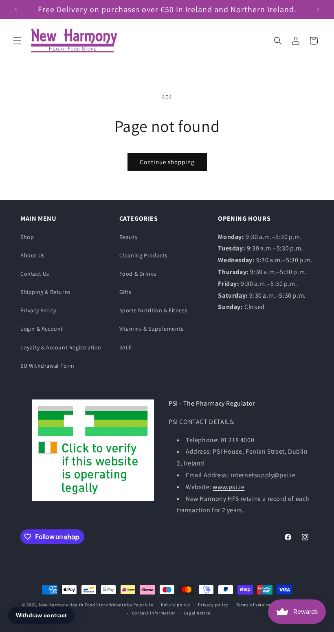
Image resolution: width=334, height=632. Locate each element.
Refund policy (175, 605)
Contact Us (34, 273)
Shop (27, 237)
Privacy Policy (38, 310)
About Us (32, 255)
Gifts (125, 292)
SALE (125, 347)
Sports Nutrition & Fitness (153, 310)
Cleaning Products (143, 255)
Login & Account (41, 328)
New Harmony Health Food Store (73, 605)
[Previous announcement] (16, 9)
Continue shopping (167, 162)
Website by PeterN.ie (131, 605)
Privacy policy (213, 605)
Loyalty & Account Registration (60, 347)
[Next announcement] (318, 9)
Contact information (154, 613)
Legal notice (197, 613)
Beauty (128, 237)
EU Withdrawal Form (47, 365)
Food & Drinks (137, 273)
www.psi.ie (228, 487)
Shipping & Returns (45, 292)
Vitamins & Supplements (151, 328)
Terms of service (253, 605)
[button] (17, 41)
